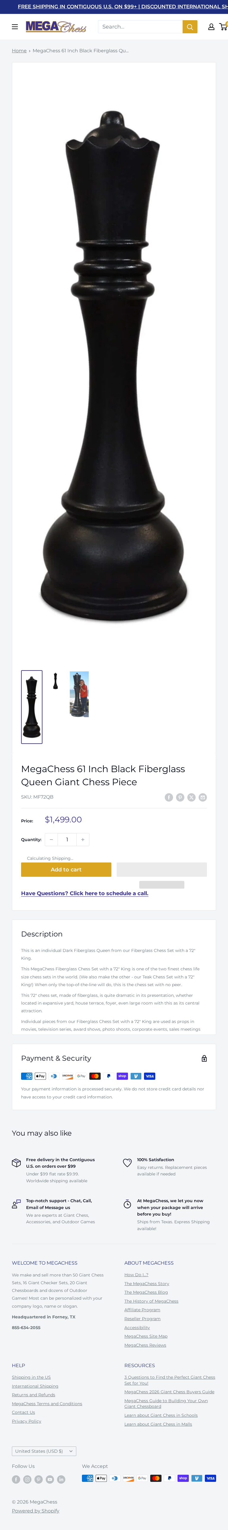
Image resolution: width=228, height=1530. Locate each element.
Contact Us (23, 1412)
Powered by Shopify (35, 1511)
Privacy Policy (26, 1421)
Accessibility (137, 1327)
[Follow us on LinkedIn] (61, 1479)
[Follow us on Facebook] (16, 1479)
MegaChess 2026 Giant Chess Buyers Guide (169, 1391)
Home (19, 50)
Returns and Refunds (33, 1394)
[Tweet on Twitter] (191, 797)
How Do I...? (136, 1274)
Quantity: (31, 839)
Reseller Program (142, 1318)
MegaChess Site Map (145, 1336)
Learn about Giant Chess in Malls (158, 1424)
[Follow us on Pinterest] (38, 1479)
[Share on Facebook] (169, 797)
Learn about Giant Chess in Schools (161, 1415)
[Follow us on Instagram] (27, 1479)
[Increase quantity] (83, 839)
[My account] (211, 26)
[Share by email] (203, 797)
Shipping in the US (31, 1377)
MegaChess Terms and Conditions (47, 1403)
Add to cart (66, 869)
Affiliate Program (142, 1309)
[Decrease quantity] (51, 839)
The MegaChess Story (146, 1283)
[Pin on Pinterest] (180, 797)
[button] (162, 869)
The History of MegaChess (151, 1301)
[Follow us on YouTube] (50, 1479)
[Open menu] (15, 26)
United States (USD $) (39, 1451)
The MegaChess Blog (146, 1292)
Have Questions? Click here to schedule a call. (84, 893)
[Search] (190, 26)
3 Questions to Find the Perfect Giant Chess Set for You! (169, 1380)
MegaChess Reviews (145, 1345)
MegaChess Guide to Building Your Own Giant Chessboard (166, 1403)
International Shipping (35, 1386)
